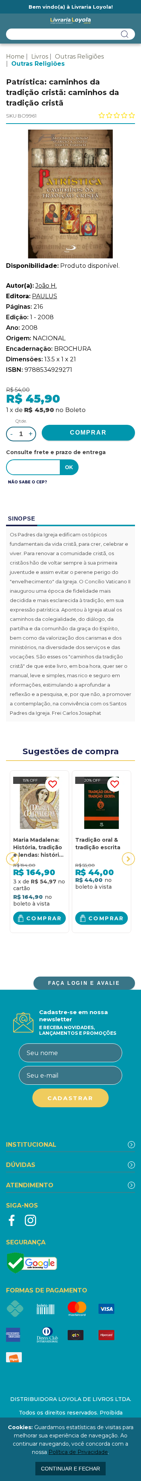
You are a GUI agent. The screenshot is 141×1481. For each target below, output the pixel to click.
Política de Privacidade (78, 1452)
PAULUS (44, 296)
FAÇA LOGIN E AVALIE (84, 983)
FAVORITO (52, 784)
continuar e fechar (70, 1469)
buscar (124, 34)
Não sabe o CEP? (27, 482)
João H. (46, 285)
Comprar (44, 918)
